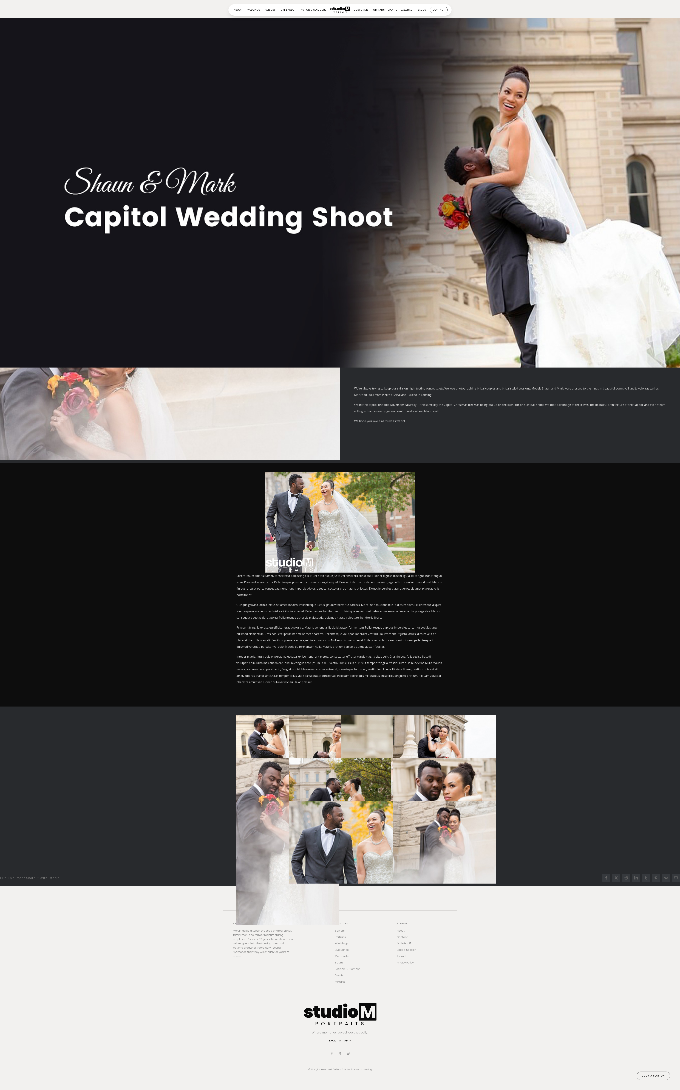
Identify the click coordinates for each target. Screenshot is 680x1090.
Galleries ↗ (404, 943)
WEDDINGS (253, 10)
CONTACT (439, 10)
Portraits (340, 937)
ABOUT (238, 10)
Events (339, 975)
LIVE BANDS (287, 10)
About (401, 930)
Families (340, 981)
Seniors (340, 930)
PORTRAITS (378, 10)
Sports (339, 962)
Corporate (342, 956)
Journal (401, 956)
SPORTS (392, 10)
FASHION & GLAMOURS (313, 10)
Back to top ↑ (340, 1040)
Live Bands (342, 950)
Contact (402, 937)
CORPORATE (361, 10)
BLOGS (422, 10)
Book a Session (406, 950)
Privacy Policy (405, 962)
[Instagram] (348, 1053)
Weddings (341, 943)
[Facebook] (332, 1053)
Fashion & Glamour (347, 969)
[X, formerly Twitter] (340, 1053)
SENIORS (270, 10)
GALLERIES (408, 10)
